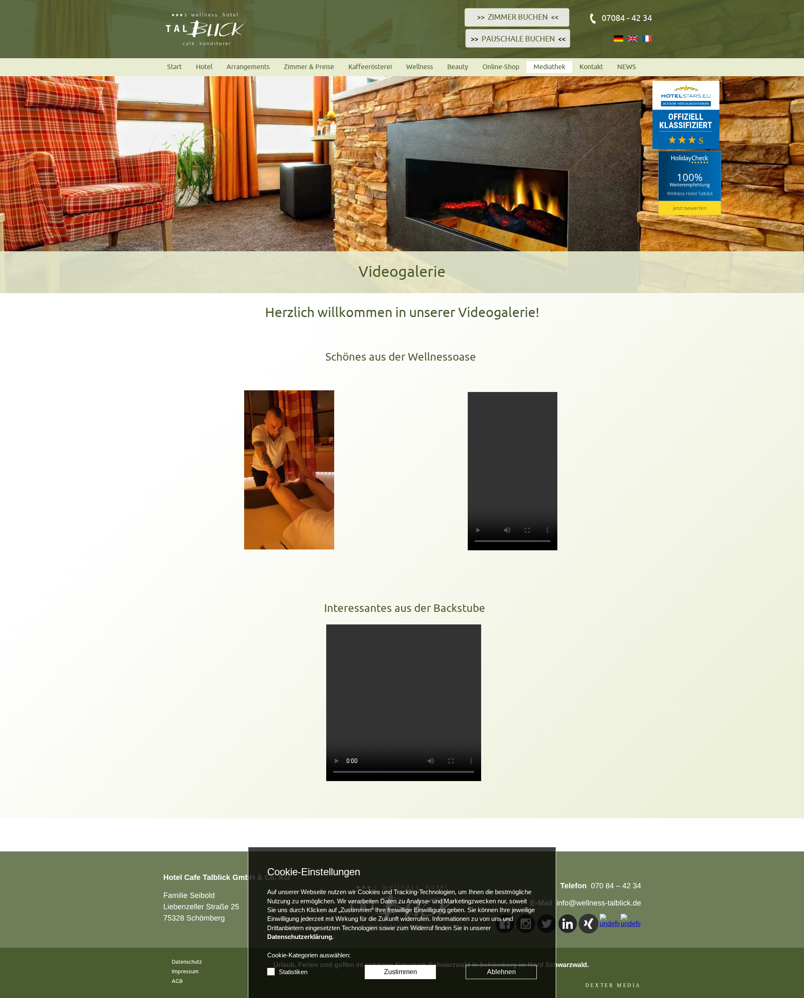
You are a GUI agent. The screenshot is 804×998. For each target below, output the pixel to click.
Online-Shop (500, 67)
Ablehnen (501, 971)
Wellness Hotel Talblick (690, 193)
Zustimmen (400, 971)
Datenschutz (187, 961)
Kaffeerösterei (370, 67)
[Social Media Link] (567, 924)
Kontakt (591, 67)
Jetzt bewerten (689, 207)
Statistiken (293, 972)
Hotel (204, 67)
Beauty (457, 67)
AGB (177, 981)
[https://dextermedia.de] (613, 985)
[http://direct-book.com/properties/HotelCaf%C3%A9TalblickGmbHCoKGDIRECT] (548, 17)
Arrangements (248, 67)
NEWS (626, 67)
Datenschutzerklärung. (300, 937)
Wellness (419, 67)
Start (174, 67)
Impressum (185, 971)
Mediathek (549, 67)
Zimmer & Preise (309, 67)
